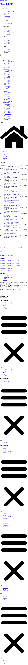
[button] (14, 339)
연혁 (6, 14)
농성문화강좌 (6, 71)
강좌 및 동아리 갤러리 (10, 33)
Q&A (6, 52)
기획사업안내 (8, 23)
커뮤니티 (5, 79)
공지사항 (7, 49)
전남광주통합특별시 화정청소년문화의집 (10, 263)
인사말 (7, 13)
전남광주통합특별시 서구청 (6, 255)
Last (4, 244)
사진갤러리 (8, 40)
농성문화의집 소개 (9, 11)
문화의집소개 (6, 60)
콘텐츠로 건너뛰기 (4, 0)
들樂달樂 (7, 34)
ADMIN (4, 278)
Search (19, 247)
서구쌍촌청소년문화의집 (6, 268)
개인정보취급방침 (7, 276)
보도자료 (7, 51)
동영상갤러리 (8, 42)
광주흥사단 (2, 258)
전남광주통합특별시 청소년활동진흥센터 (10, 260)
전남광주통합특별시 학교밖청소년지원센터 (10, 265)
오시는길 (7, 17)
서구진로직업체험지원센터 (6, 270)
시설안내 (7, 16)
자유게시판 (8, 43)
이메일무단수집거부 (8, 277)
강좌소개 (7, 30)
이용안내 (5, 84)
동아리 (7, 31)
